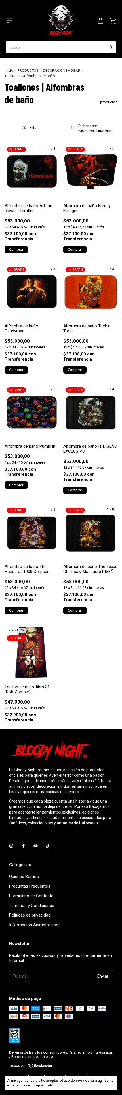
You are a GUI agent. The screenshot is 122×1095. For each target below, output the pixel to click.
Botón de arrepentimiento (32, 1056)
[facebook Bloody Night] (23, 845)
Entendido (54, 1085)
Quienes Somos (24, 876)
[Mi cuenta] (100, 20)
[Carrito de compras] (113, 20)
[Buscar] (110, 47)
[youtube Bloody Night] (35, 845)
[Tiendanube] (31, 1067)
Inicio (9, 70)
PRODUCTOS (28, 70)
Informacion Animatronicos (35, 924)
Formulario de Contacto (31, 895)
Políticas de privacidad (30, 915)
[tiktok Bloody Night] (48, 845)
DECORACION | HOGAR (61, 70)
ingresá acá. (103, 1052)
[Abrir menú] (9, 20)
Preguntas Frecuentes (29, 886)
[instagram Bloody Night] (11, 845)
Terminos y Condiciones (31, 905)
